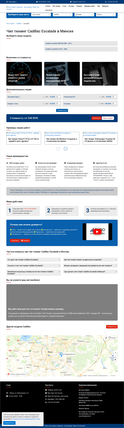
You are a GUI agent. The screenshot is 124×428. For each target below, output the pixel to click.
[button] (65, 149)
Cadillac (18, 23)
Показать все (62, 110)
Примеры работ (89, 6)
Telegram (26, 240)
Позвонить (15, 240)
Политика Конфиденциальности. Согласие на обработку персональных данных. (92, 393)
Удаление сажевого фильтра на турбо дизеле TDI (91, 401)
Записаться (96, 118)
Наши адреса (12, 2)
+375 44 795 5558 (29, 209)
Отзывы (71, 6)
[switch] (58, 97)
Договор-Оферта (84, 390)
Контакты (49, 10)
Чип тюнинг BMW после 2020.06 (88, 405)
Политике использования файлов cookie (26, 419)
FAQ (98, 6)
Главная (79, 6)
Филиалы (105, 6)
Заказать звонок (84, 408)
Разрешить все (9, 423)
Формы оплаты (83, 397)
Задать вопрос (108, 118)
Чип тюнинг (56, 6)
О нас (64, 6)
